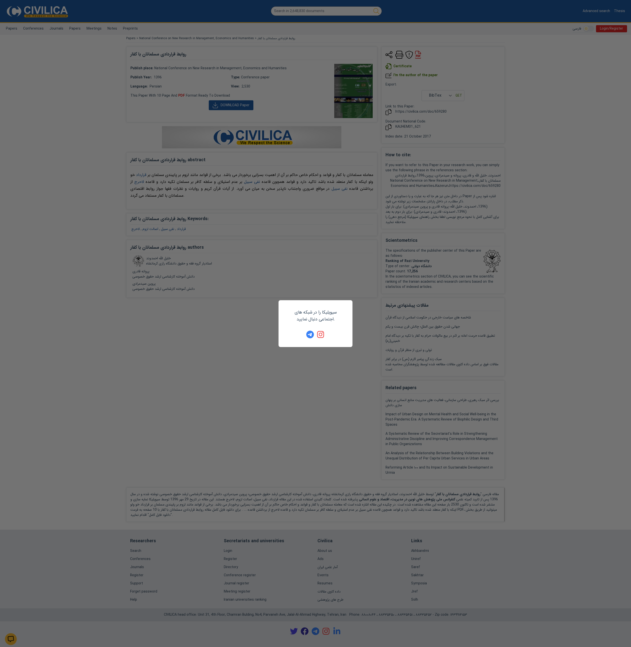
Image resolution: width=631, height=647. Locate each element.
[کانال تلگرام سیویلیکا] (310, 334)
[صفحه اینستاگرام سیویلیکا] (321, 334)
